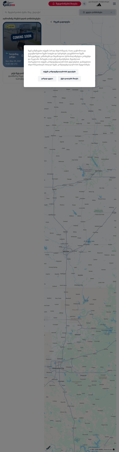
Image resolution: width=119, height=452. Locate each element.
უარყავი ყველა (47, 79)
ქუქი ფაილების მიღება (69, 79)
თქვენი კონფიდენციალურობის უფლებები (59, 72)
